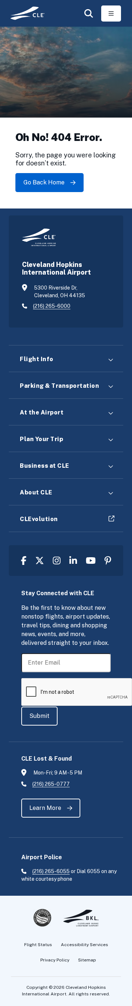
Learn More (45, 807)
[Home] (24, 13)
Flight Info (37, 359)
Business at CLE (44, 465)
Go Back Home (44, 182)
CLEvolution (39, 519)
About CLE (36, 492)
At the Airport (41, 412)
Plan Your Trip (41, 439)
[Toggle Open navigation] (111, 13)
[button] (88, 13)
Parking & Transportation (59, 385)
